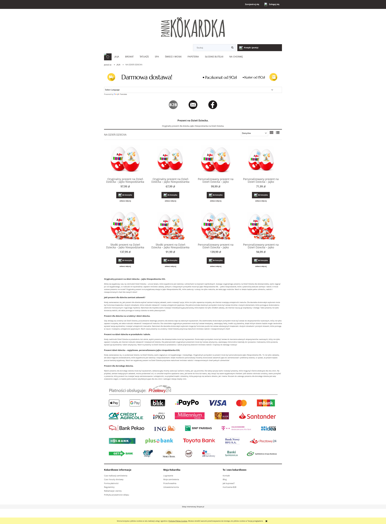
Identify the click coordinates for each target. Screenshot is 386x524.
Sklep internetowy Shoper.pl (193, 506)
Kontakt (226, 475)
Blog (225, 479)
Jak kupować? (229, 483)
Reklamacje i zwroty (113, 490)
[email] (195, 104)
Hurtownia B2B (229, 487)
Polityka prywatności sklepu (116, 494)
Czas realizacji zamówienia (115, 475)
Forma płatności (111, 483)
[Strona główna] (193, 27)
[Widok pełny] (278, 132)
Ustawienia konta (171, 487)
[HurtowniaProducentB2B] (173, 104)
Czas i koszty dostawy (113, 479)
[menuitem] (117, 56)
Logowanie (168, 475)
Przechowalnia (169, 483)
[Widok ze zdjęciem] (271, 132)
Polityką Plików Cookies (178, 521)
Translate (123, 94)
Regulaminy (109, 487)
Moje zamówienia (171, 479)
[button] (125, 201)
